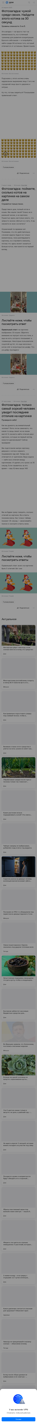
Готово (18, 1419)
